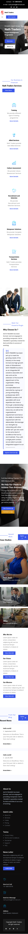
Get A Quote (11, 17)
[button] (26, 44)
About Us (10, 46)
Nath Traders (9, 12)
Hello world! (7, 728)
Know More (6, 744)
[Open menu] (2, 17)
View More (8, 90)
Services (10, 41)
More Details (14, 121)
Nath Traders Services (12, 86)
